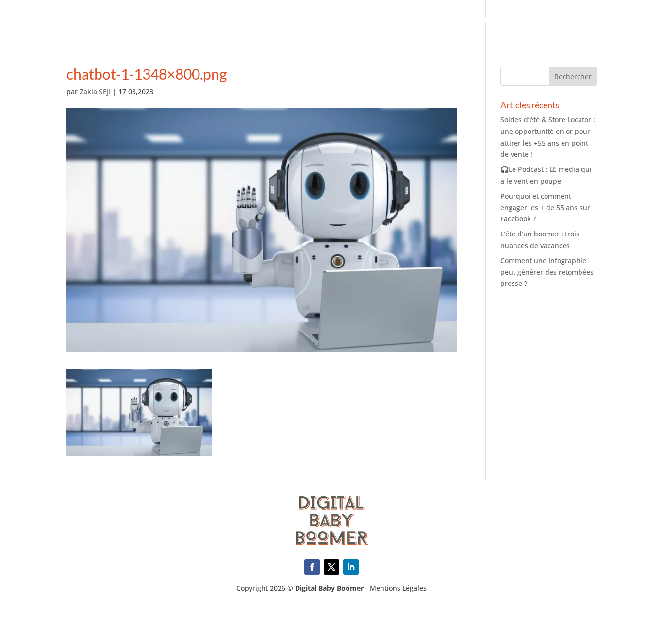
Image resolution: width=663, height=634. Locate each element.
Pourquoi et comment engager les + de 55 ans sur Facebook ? (545, 207)
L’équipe (520, 20)
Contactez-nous (581, 20)
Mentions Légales (398, 588)
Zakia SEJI (95, 91)
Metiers (367, 20)
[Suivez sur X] (331, 567)
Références (470, 20)
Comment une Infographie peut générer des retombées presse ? (547, 272)
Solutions (415, 20)
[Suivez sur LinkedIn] (351, 567)
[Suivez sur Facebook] (312, 567)
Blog (637, 20)
